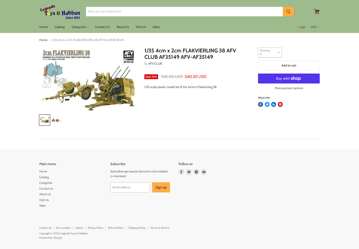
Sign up (161, 187)
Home (43, 27)
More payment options (289, 88)
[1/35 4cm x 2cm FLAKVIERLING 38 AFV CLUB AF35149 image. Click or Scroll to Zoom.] (88, 79)
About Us (123, 27)
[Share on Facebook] (260, 104)
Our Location (63, 227)
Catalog (60, 27)
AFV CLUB (155, 63)
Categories (79, 27)
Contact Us (102, 27)
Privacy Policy (95, 227)
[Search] (288, 11)
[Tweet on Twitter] (267, 104)
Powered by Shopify (50, 237)
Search (79, 227)
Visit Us (141, 27)
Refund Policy (116, 227)
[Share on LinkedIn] (273, 104)
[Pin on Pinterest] (280, 104)
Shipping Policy (137, 227)
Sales (156, 27)
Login (302, 27)
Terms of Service (159, 227)
